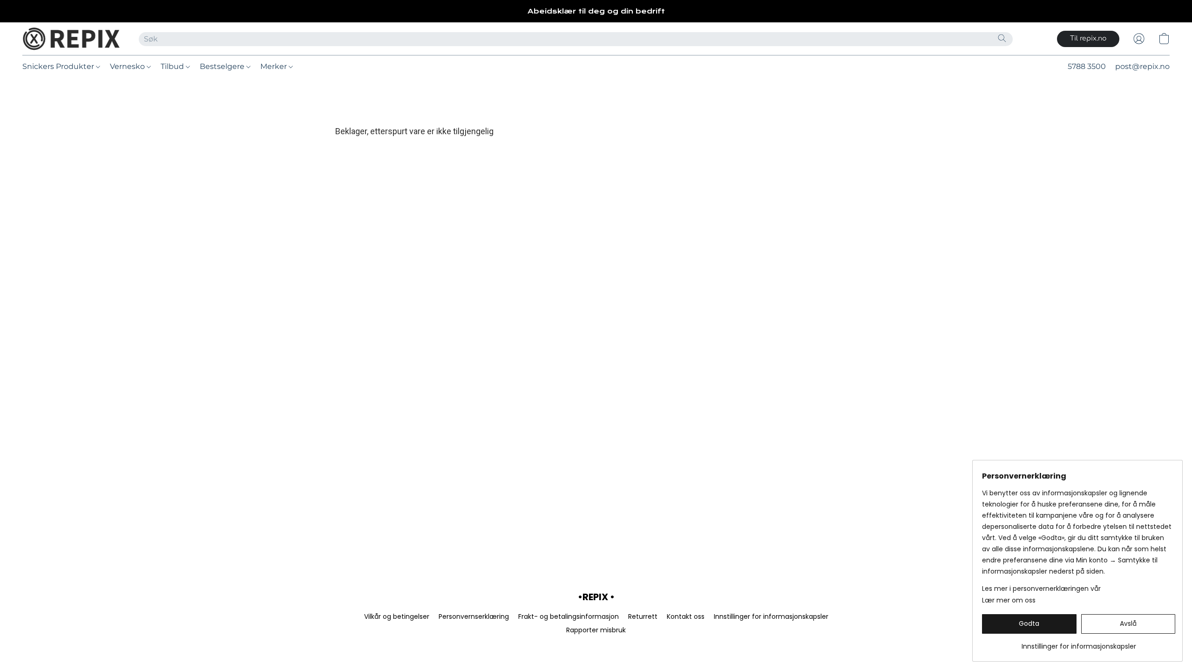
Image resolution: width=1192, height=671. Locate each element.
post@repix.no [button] (1142, 66)
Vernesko (128, 66)
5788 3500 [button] (1087, 66)
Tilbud (173, 66)
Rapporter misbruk (596, 630)
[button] (71, 38)
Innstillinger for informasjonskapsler (771, 616)
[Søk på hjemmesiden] (1002, 38)
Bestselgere (223, 66)
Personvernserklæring (474, 616)
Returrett (642, 616)
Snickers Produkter (59, 66)
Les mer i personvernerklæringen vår (1041, 588)
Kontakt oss (685, 616)
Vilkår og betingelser (396, 616)
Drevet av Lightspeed (596, 645)
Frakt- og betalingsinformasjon (568, 616)
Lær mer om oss (1009, 600)
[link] (1078, 643)
